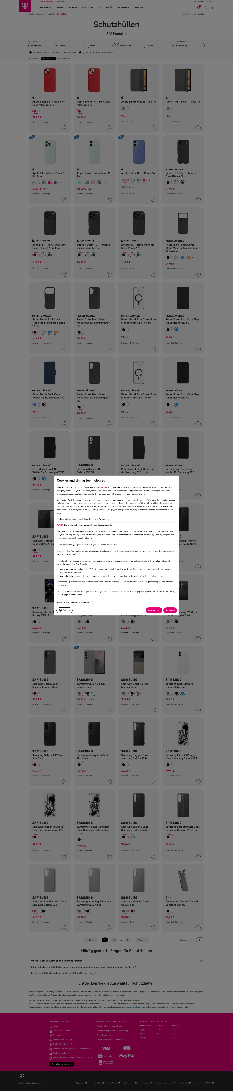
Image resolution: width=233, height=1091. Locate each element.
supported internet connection (130, 534)
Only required (154, 610)
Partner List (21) (86, 602)
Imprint (74, 602)
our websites (91, 534)
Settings (66, 610)
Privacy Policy (63, 602)
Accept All (170, 610)
